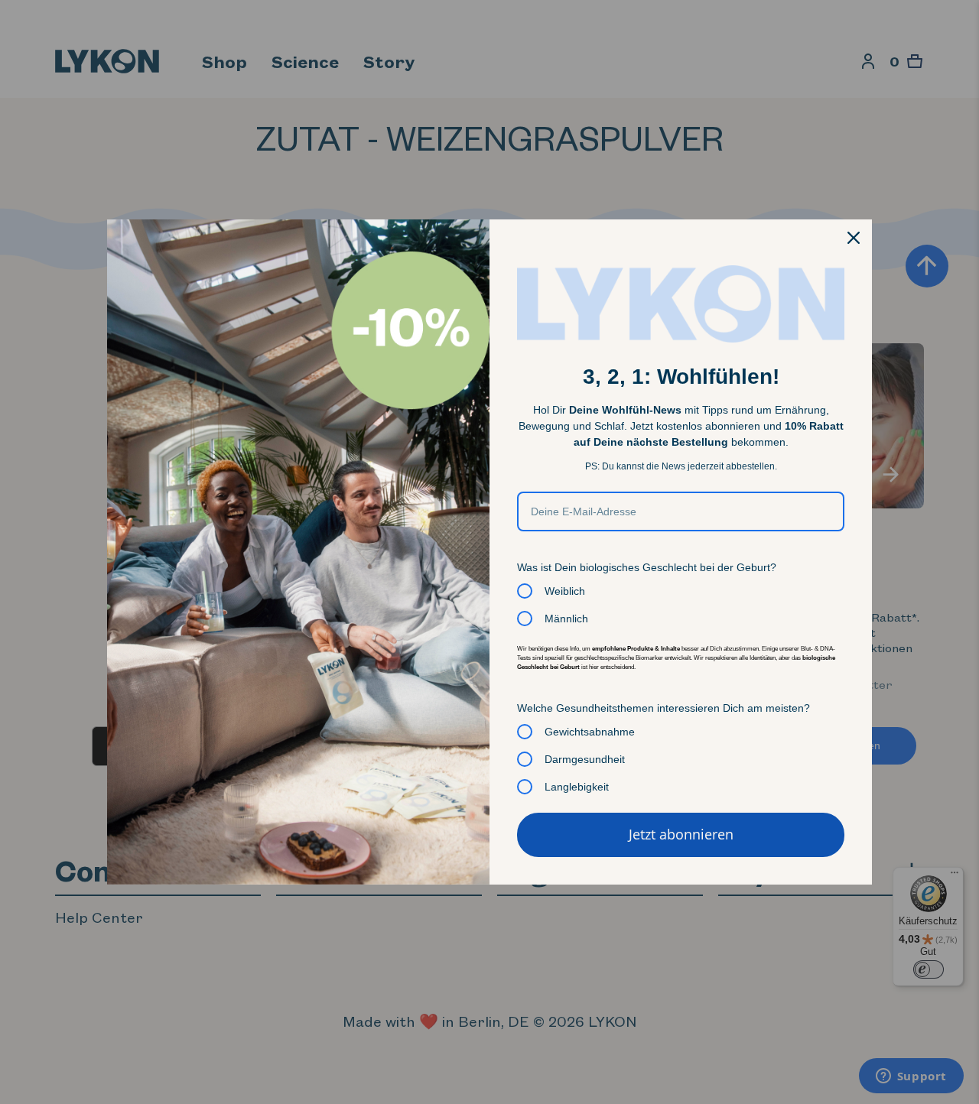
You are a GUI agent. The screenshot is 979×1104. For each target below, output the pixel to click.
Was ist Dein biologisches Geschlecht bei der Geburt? (646, 567)
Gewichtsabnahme (590, 732)
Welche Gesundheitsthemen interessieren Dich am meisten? (663, 708)
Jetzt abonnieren (681, 834)
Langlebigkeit (577, 787)
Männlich (566, 618)
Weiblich (565, 591)
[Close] (853, 237)
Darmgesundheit (585, 759)
